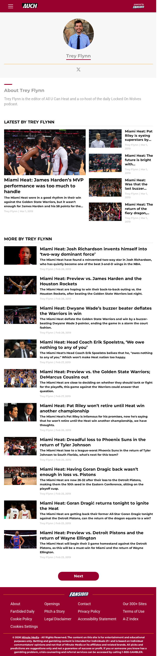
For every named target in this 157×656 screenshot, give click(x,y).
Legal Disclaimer (57, 619)
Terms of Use (134, 611)
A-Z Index (130, 619)
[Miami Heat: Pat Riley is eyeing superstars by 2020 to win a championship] (121, 139)
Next (78, 576)
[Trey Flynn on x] (78, 69)
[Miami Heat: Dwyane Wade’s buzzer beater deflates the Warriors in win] (78, 320)
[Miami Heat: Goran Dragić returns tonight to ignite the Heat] (78, 512)
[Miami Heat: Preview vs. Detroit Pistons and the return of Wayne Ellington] (78, 544)
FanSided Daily (22, 611)
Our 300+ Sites (135, 604)
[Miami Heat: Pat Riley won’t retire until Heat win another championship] (78, 417)
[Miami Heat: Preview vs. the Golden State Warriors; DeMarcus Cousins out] (78, 383)
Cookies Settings (24, 626)
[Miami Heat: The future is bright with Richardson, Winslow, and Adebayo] (121, 164)
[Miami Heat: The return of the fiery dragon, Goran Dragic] (121, 213)
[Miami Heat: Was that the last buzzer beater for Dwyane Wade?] (121, 188)
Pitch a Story (54, 611)
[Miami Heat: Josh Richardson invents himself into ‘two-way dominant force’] (78, 258)
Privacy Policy (89, 611)
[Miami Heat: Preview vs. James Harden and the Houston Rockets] (78, 288)
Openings (52, 604)
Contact (84, 604)
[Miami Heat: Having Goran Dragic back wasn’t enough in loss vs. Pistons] (78, 481)
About (15, 604)
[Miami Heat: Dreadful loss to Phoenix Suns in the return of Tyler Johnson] (78, 449)
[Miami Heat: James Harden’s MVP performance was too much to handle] (45, 171)
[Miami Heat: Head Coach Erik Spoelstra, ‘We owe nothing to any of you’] (78, 351)
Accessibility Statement (97, 619)
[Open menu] (10, 6)
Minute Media (30, 637)
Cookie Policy (21, 619)
